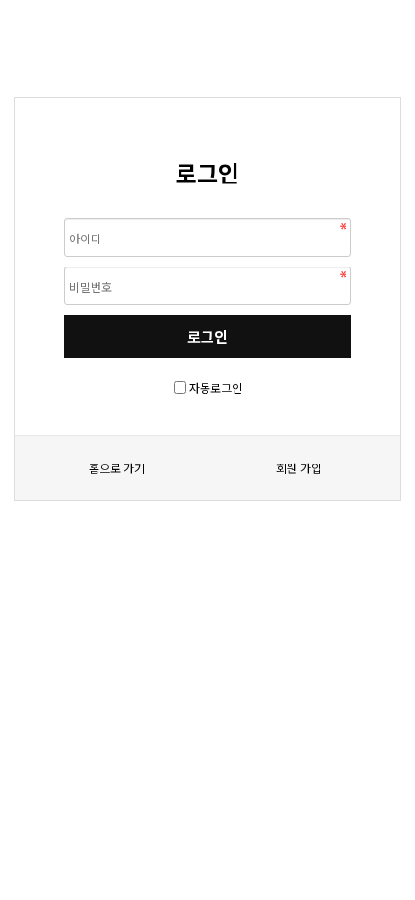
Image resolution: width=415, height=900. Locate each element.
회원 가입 (298, 468)
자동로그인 (215, 388)
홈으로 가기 (117, 468)
